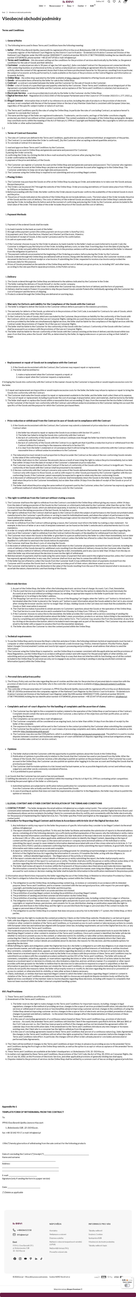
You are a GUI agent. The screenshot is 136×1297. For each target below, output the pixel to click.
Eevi (3, 12)
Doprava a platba (56, 1238)
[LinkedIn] (36, 1259)
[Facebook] (15, 1259)
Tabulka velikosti (95, 1230)
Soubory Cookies (96, 1234)
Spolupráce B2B (95, 1238)
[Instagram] (20, 1259)
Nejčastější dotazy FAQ (59, 1248)
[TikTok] (41, 1259)
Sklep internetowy (67, 1289)
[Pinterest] (31, 1259)
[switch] (127, 1285)
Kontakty (53, 1230)
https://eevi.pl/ (73, 78)
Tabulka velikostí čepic (98, 1245)
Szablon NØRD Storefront (58, 1277)
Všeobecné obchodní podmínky (101, 1242)
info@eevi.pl (121, 696)
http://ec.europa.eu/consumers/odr (89, 734)
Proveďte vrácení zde (58, 1252)
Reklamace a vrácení (58, 1234)
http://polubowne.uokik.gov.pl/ (35, 731)
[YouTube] (25, 1259)
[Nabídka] (131, 1278)
